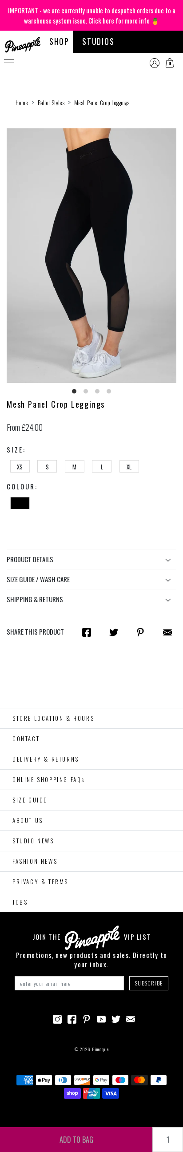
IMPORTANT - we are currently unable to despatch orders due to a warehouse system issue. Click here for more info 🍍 (91, 15)
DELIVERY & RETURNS (45, 759)
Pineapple (100, 1049)
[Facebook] (72, 1018)
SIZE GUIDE (29, 799)
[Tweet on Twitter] (113, 632)
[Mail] (167, 632)
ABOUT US (27, 820)
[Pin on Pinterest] (140, 632)
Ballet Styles (51, 102)
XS (20, 466)
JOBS (20, 902)
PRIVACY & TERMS (40, 881)
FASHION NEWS (34, 861)
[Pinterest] (86, 1018)
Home (22, 102)
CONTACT (26, 738)
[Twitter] (115, 1018)
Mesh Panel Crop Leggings (101, 102)
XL (129, 466)
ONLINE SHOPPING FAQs (48, 779)
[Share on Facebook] (86, 632)
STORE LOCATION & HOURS (53, 718)
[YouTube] (101, 1018)
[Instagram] (57, 1018)
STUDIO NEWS (33, 840)
